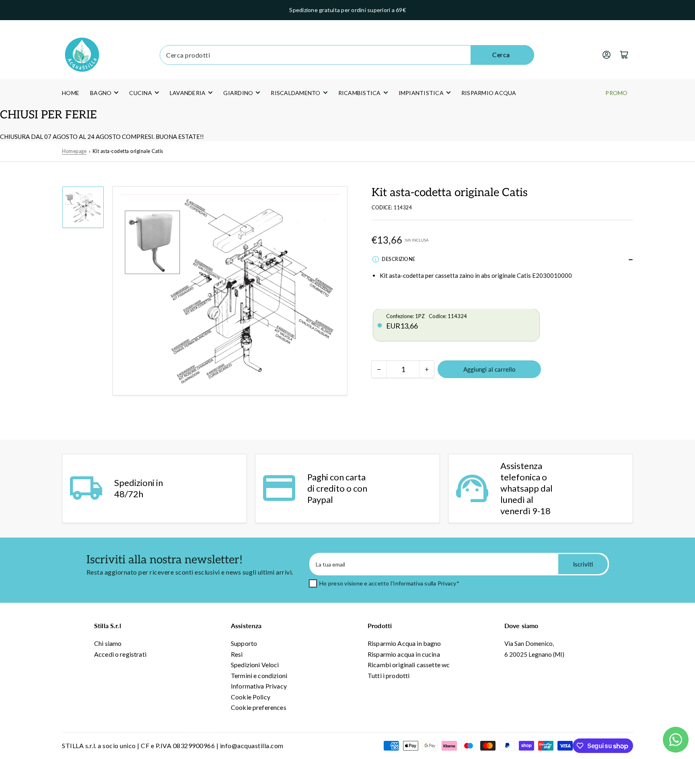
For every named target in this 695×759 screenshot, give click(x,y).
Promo (616, 92)
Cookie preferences (258, 707)
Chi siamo (107, 643)
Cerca (501, 54)
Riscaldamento (295, 92)
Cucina (140, 92)
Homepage (74, 151)
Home (70, 92)
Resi (237, 654)
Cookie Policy (250, 697)
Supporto (244, 643)
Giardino (238, 92)
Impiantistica (421, 92)
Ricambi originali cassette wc (409, 664)
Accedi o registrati (120, 654)
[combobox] (347, 55)
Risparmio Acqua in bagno (404, 643)
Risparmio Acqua (488, 92)
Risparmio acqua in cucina (404, 654)
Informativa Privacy (259, 686)
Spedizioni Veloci (255, 664)
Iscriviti (583, 564)
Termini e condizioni (259, 675)
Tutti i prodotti (388, 675)
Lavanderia (188, 92)
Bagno (100, 92)
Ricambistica (359, 92)
